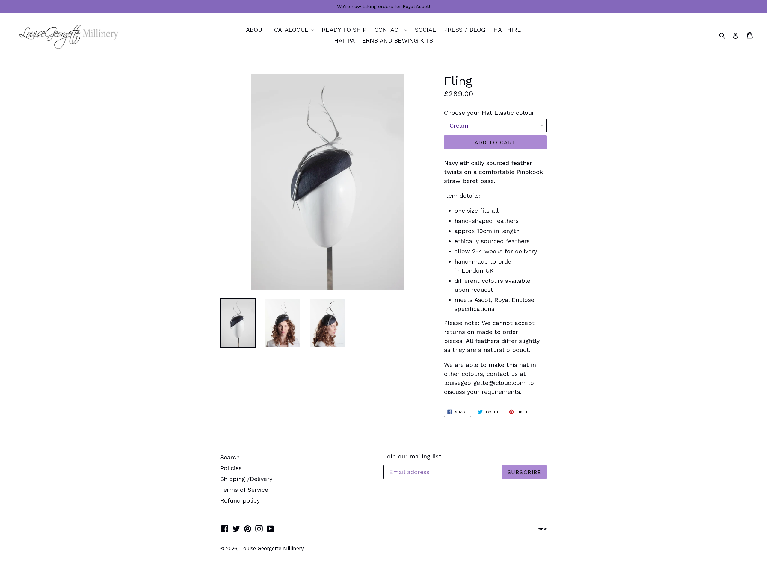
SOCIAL (425, 29)
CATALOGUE (295, 29)
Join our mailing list (412, 456)
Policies (231, 468)
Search (230, 457)
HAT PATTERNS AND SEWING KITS (383, 40)
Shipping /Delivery (246, 478)
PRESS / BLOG (464, 29)
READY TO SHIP (344, 29)
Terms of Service (244, 489)
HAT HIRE (507, 29)
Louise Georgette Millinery (272, 548)
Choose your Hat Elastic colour (489, 112)
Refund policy (240, 500)
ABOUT (256, 29)
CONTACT (392, 29)
